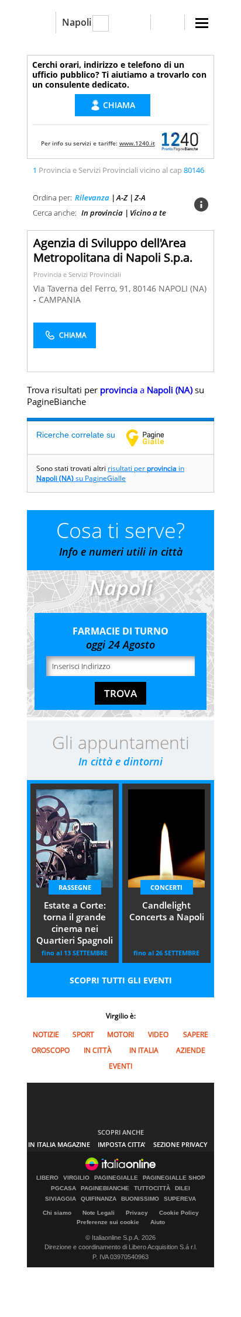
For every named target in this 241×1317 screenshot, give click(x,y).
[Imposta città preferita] (41, 22)
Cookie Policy (179, 1212)
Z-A (140, 197)
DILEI (182, 1188)
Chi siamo (57, 1212)
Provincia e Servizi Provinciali (77, 274)
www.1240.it (137, 143)
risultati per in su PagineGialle (110, 473)
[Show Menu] (201, 23)
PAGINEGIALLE (116, 1178)
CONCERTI (166, 887)
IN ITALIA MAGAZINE (59, 1144)
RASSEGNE (74, 887)
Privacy (137, 1212)
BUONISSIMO (140, 1199)
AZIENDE (190, 1050)
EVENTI (120, 1066)
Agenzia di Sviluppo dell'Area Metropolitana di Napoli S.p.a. (112, 250)
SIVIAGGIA (60, 1199)
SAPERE (195, 1034)
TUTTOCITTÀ (152, 1188)
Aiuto (157, 1222)
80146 (144, 288)
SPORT (83, 1034)
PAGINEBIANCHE (105, 1188)
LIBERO (47, 1178)
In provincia (102, 212)
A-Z (122, 197)
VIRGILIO (76, 1178)
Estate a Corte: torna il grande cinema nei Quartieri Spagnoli (74, 922)
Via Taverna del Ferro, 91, (83, 288)
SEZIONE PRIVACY (180, 1144)
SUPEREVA (180, 1199)
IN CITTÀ (98, 1050)
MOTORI (120, 1034)
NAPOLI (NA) (182, 288)
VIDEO (158, 1034)
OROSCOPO (51, 1050)
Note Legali (98, 1212)
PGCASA (63, 1188)
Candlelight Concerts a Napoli (166, 911)
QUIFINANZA (98, 1199)
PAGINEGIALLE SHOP (174, 1178)
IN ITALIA (144, 1050)
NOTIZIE (46, 1034)
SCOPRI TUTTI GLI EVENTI (121, 980)
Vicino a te (148, 212)
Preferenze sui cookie (108, 1222)
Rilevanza (92, 197)
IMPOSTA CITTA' (122, 1144)
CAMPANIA (60, 299)
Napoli (76, 22)
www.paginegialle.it (153, 437)
